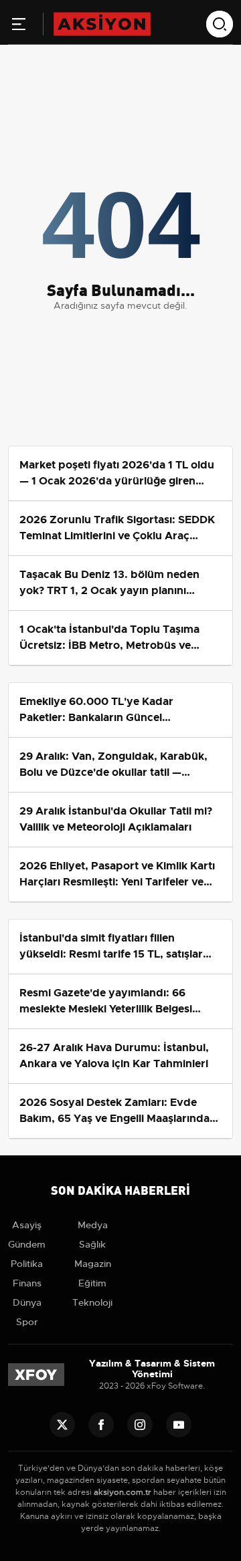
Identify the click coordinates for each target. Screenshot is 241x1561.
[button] (18, 27)
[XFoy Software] (36, 1374)
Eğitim (92, 1283)
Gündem (27, 1244)
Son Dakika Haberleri (120, 1189)
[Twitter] (62, 1424)
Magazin (92, 1264)
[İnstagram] (140, 1424)
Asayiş (27, 1225)
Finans (27, 1283)
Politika (27, 1264)
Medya (93, 1225)
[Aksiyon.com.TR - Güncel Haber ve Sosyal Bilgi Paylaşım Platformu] (102, 23)
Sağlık (92, 1244)
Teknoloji (92, 1302)
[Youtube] (178, 1424)
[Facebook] (101, 1424)
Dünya (27, 1302)
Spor (27, 1322)
